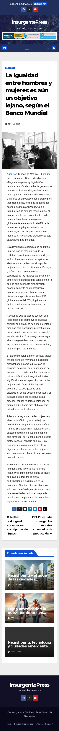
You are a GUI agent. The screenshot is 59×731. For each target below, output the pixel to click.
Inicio (9, 724)
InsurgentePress (29, 22)
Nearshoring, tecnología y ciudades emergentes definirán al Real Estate (29, 646)
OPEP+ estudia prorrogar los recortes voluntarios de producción (42, 525)
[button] (48, 48)
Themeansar (29, 716)
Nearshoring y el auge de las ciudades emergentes (27, 579)
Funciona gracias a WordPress (21, 712)
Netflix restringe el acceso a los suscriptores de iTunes (17, 525)
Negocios (10, 68)
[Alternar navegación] (27, 48)
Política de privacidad (23, 724)
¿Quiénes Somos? (44, 724)
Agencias (12, 174)
